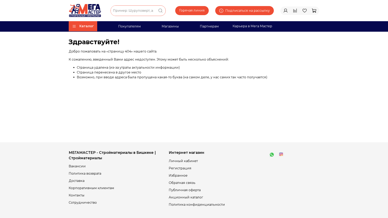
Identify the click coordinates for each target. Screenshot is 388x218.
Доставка (76, 181)
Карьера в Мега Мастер (252, 26)
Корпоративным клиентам (91, 188)
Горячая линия (192, 10)
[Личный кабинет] (285, 10)
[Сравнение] (295, 10)
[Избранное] (304, 10)
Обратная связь (182, 183)
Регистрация (180, 168)
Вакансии (77, 166)
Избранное (178, 175)
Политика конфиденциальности (197, 204)
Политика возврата (85, 173)
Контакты (76, 195)
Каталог (86, 26)
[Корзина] (314, 10)
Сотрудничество (83, 202)
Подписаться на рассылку (247, 11)
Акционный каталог (186, 197)
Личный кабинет (183, 161)
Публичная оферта (185, 190)
